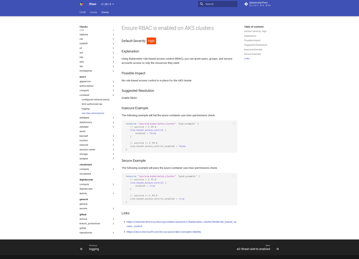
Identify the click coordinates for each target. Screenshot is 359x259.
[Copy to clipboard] (234, 124)
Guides (93, 12)
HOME (83, 12)
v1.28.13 (106, 4)
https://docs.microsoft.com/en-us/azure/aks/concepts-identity (164, 231)
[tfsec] (81, 4)
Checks (105, 12)
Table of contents (254, 26)
